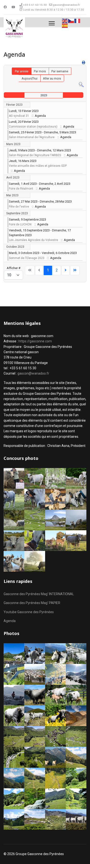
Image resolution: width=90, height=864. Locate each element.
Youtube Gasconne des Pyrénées (29, 612)
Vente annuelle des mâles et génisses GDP (38, 165)
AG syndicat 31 (19, 115)
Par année (21, 71)
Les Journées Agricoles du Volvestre (33, 240)
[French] (77, 20)
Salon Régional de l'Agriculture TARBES (35, 155)
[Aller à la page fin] (75, 270)
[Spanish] (65, 25)
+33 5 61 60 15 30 (35, 4)
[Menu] (52, 23)
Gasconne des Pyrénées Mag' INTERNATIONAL (39, 594)
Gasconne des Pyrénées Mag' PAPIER (32, 603)
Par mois (40, 71)
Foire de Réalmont (21, 188)
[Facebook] (5, 7)
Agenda (10, 621)
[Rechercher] (81, 84)
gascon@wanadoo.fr (66, 4)
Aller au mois (52, 78)
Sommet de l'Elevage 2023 (26, 258)
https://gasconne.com (35, 341)
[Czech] (71, 20)
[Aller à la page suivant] (65, 270)
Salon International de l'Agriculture (31, 137)
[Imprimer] (83, 62)
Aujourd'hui (29, 78)
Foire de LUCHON (20, 224)
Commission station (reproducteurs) (33, 126)
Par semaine (59, 71)
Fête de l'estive (19, 206)
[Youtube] (13, 7)
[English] (65, 20)
